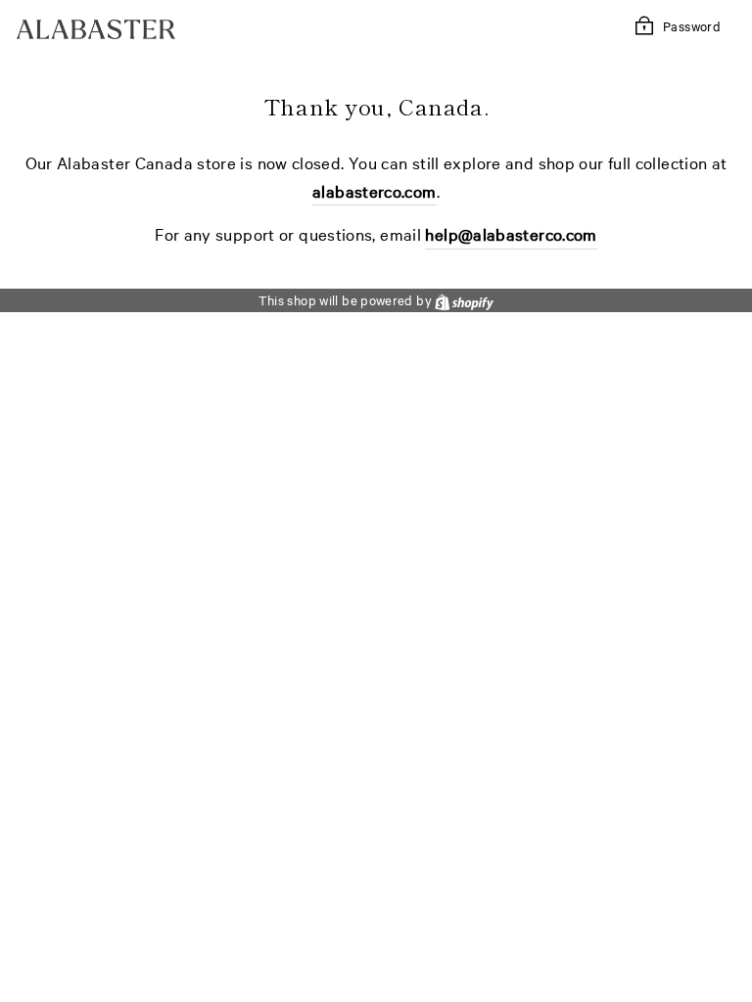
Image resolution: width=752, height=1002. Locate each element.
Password (692, 25)
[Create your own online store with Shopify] (464, 299)
